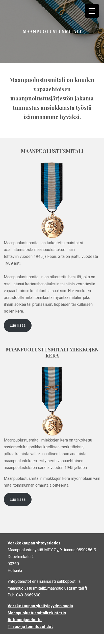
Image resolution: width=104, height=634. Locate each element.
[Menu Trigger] (92, 11)
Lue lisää (17, 325)
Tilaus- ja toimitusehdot (30, 626)
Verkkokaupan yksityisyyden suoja (40, 605)
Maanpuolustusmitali (52, 31)
